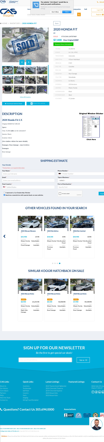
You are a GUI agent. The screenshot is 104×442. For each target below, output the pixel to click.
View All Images (25, 97)
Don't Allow (55, 12)
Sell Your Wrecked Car (8, 428)
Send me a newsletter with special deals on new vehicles (24, 195)
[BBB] (69, 415)
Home (4, 23)
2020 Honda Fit (29, 23)
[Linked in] (99, 391)
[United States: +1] (60, 173)
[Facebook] (92, 391)
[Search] (79, 14)
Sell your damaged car (25, 428)
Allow (67, 12)
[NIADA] (87, 415)
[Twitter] (96, 391)
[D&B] (78, 415)
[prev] (3, 236)
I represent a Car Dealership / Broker (17, 193)
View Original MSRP (71, 40)
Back (57, 23)
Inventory (15, 23)
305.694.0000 (44, 409)
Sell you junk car (40, 428)
